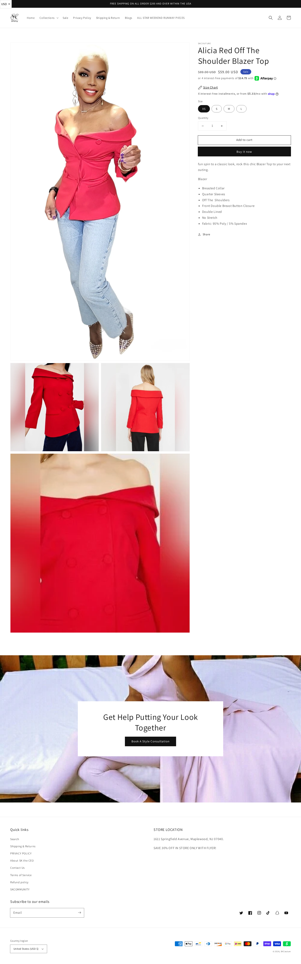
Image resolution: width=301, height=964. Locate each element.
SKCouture (286, 951)
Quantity (203, 118)
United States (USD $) (26, 949)
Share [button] (206, 234)
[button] (270, 17)
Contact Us (17, 868)
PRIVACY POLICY (21, 853)
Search (14, 839)
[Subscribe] (79, 912)
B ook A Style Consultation (150, 741)
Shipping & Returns (23, 846)
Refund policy (19, 882)
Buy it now (244, 152)
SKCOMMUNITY (20, 889)
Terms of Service (21, 875)
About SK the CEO (22, 860)
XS (204, 109)
